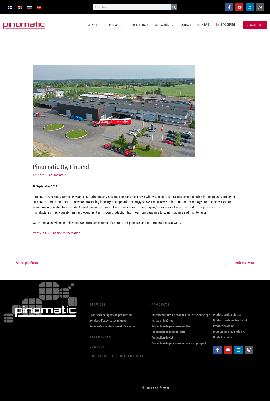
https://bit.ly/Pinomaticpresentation (56, 233)
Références (100, 337)
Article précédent (25, 263)
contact (97, 347)
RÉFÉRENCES (140, 25)
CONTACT (186, 25)
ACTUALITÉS (162, 25)
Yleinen (40, 175)
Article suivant (246, 263)
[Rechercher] (174, 7)
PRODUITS (115, 25)
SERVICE (92, 25)
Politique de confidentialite (118, 356)
